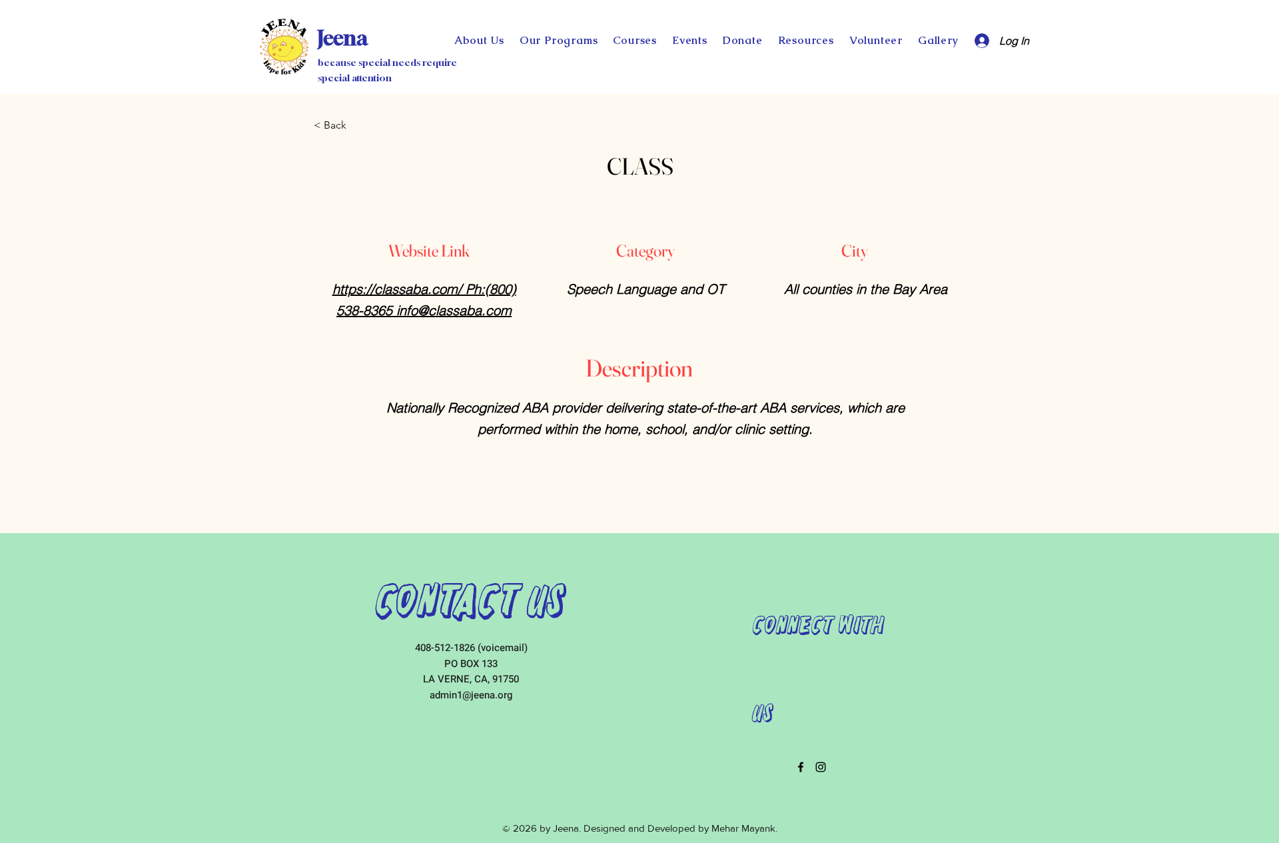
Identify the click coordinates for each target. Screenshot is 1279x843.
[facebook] (800, 767)
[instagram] (820, 767)
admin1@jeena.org (471, 695)
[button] (742, 40)
